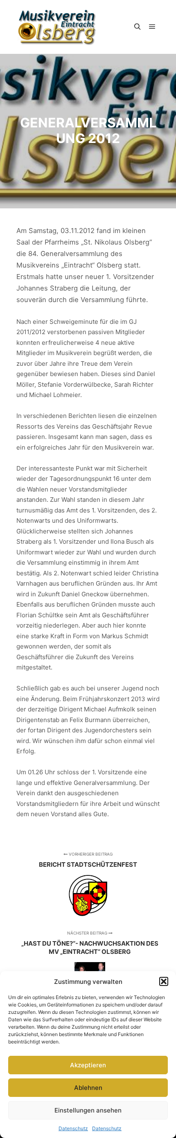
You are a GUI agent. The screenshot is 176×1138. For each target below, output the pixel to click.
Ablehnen (88, 1088)
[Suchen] (137, 26)
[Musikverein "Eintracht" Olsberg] (57, 27)
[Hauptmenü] (152, 26)
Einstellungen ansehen (88, 1110)
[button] (164, 981)
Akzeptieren (88, 1065)
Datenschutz (73, 1128)
